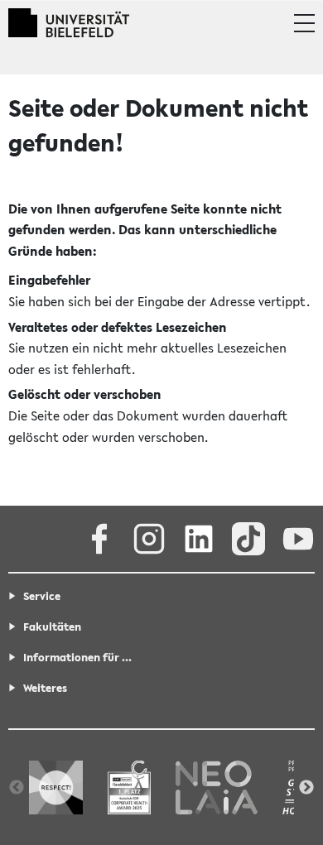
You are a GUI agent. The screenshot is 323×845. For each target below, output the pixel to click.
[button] (304, 23)
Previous (16, 788)
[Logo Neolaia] (216, 787)
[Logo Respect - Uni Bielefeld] (56, 787)
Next (306, 788)
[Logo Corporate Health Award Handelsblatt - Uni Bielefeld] (129, 787)
